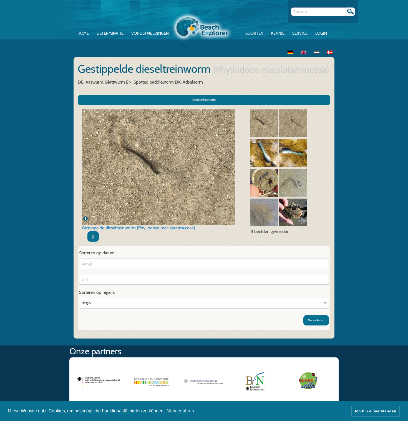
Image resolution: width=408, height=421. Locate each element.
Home (83, 33)
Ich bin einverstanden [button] (375, 411)
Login (321, 33)
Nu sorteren (316, 320)
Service (300, 33)
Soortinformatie (204, 99)
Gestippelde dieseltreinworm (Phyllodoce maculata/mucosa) (138, 227)
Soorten (254, 33)
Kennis (277, 33)
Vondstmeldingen (150, 33)
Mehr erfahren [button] (180, 411)
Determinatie (110, 33)
